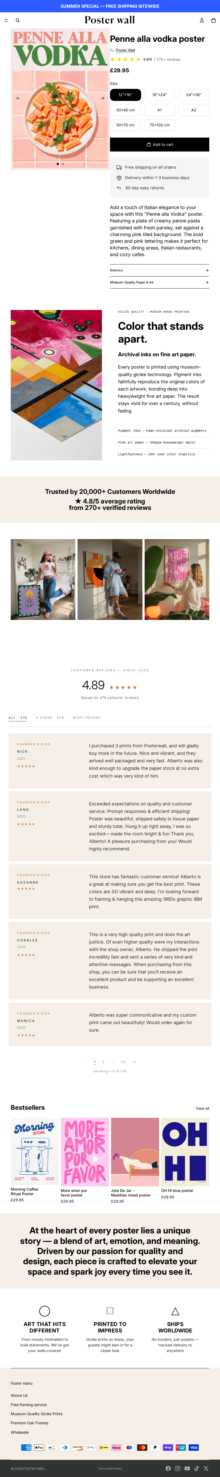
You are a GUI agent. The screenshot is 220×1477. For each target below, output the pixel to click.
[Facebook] (168, 1468)
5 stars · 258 (50, 717)
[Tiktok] (196, 1468)
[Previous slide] (17, 99)
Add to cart (163, 144)
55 (123, 1062)
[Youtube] (187, 1468)
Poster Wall (125, 50)
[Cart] (213, 20)
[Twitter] (206, 1468)
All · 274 (18, 717)
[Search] (18, 20)
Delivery (116, 270)
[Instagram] (177, 1468)
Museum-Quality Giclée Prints (37, 1413)
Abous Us (19, 1395)
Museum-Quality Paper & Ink (132, 282)
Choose (155, 1178)
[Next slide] (104, 99)
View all (202, 1108)
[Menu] (6, 20)
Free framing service (29, 1404)
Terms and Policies (110, 1468)
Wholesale (20, 1432)
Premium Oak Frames (29, 1423)
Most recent (87, 717)
